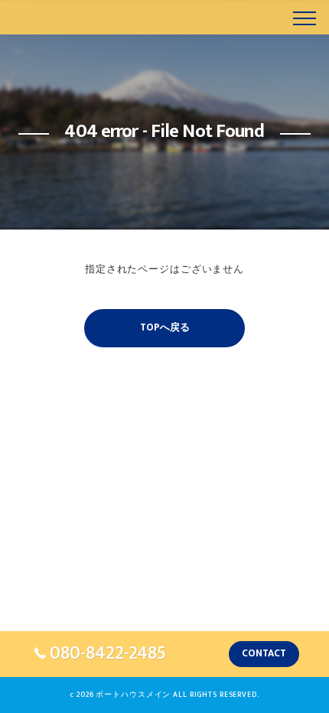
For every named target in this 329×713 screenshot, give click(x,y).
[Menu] (304, 17)
